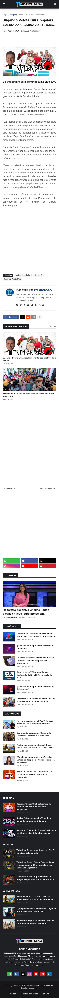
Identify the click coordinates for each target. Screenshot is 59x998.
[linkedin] (36, 305)
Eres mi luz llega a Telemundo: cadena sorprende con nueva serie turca (35, 922)
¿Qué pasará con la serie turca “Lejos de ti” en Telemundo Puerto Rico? (36, 909)
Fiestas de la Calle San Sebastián (30, 15)
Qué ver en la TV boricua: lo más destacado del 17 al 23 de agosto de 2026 (34, 675)
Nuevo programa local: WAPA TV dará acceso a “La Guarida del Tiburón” (35, 722)
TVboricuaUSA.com (35, 985)
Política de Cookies (30, 994)
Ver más (52, 326)
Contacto (45, 994)
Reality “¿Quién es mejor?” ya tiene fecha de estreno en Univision (33, 819)
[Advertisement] (31, 39)
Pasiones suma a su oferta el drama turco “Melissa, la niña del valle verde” (35, 746)
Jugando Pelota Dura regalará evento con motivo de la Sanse (29, 359)
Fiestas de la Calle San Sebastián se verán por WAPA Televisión (28, 395)
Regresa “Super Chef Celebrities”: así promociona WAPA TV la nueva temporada (35, 774)
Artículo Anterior (11, 488)
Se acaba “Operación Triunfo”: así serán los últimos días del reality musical (36, 831)
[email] (43, 305)
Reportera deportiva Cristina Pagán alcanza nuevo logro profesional (26, 611)
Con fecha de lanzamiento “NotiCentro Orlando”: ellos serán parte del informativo (35, 660)
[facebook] (17, 305)
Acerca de (14, 994)
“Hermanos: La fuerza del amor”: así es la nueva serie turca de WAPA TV (36, 700)
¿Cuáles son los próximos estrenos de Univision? (36, 647)
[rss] (40, 305)
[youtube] (28, 305)
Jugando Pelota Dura (12, 279)
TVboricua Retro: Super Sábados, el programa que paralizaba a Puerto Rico (35, 878)
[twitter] (21, 305)
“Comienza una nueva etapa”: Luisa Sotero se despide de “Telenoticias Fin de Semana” (36, 760)
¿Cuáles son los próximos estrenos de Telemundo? (36, 687)
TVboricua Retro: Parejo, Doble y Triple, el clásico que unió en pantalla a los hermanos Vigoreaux (35, 865)
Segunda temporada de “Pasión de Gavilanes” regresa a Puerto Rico (34, 734)
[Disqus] (29, 442)
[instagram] (24, 305)
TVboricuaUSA (43, 289)
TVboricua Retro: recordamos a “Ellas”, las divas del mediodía (35, 851)
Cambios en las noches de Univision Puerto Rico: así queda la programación (36, 634)
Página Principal (9, 15)
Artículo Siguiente (47, 488)
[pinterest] (32, 305)
